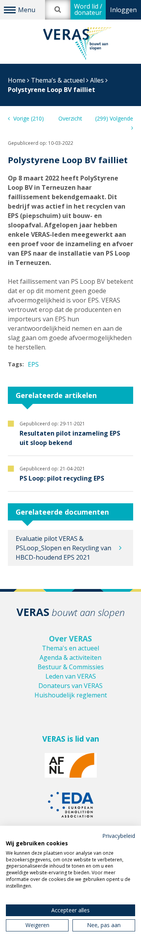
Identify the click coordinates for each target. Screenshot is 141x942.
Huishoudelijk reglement (70, 695)
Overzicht (70, 118)
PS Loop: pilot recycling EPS (62, 478)
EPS (33, 364)
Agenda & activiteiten (70, 657)
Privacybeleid (118, 835)
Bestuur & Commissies (71, 667)
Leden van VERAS (70, 676)
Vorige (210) (28, 118)
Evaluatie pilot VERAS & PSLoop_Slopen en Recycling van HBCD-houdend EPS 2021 (63, 548)
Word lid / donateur (88, 9)
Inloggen (123, 9)
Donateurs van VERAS (70, 685)
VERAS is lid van (70, 739)
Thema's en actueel (70, 648)
